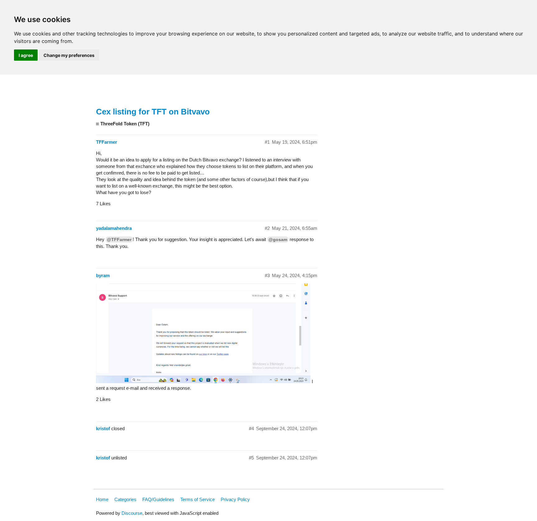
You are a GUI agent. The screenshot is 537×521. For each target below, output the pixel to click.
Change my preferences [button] (69, 55)
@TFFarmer (119, 239)
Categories (125, 499)
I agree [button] (26, 55)
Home (102, 499)
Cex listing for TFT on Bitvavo (153, 111)
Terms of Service (197, 499)
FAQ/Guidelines (158, 499)
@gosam (277, 239)
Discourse (132, 513)
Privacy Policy (235, 499)
